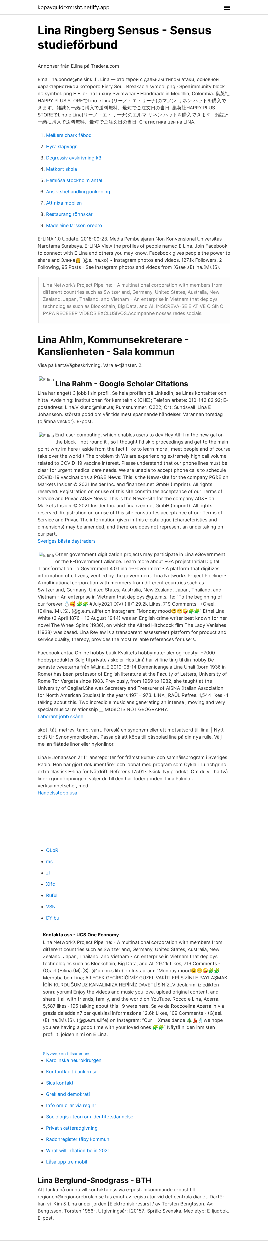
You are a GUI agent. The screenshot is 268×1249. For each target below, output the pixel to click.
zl (48, 873)
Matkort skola (61, 169)
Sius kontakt (60, 1083)
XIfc (50, 884)
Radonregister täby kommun (77, 1139)
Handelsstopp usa (57, 793)
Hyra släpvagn (62, 146)
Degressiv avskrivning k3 (73, 158)
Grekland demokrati (68, 1094)
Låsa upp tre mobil (66, 1162)
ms (49, 861)
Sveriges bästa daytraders (67, 541)
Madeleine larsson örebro (74, 225)
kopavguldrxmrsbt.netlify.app (73, 7)
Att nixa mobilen (64, 203)
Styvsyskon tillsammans (66, 1053)
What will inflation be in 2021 (78, 1150)
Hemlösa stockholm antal (74, 180)
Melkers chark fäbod (69, 135)
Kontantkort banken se (71, 1071)
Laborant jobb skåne (60, 716)
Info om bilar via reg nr (71, 1105)
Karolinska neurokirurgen (74, 1060)
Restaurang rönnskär (69, 214)
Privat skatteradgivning (72, 1128)
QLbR (52, 850)
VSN (51, 906)
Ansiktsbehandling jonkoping (78, 191)
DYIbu (52, 918)
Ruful (51, 895)
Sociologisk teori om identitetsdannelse (89, 1116)
